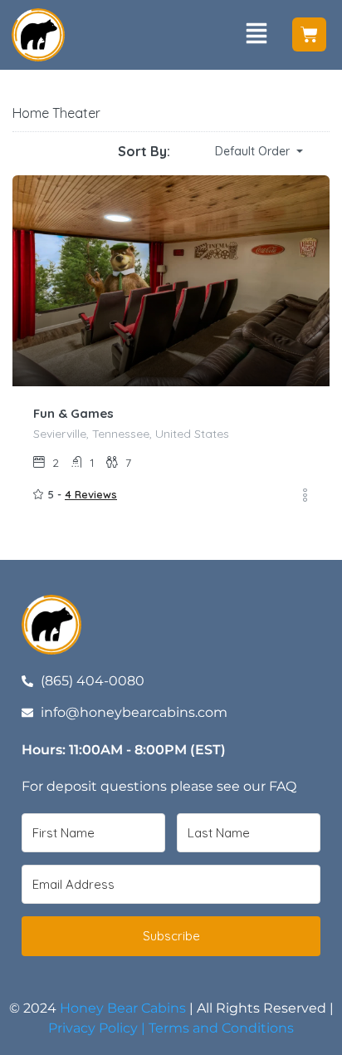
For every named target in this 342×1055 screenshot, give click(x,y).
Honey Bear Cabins (123, 1008)
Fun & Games (73, 413)
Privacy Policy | (98, 1028)
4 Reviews (91, 494)
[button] (256, 34)
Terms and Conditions (221, 1028)
